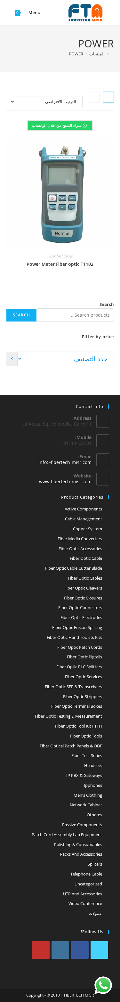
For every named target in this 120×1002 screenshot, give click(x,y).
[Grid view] (108, 97)
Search (107, 304)
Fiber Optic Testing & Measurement (68, 716)
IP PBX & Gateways (84, 775)
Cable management (83, 519)
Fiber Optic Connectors (80, 607)
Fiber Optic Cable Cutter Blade (73, 568)
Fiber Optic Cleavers (83, 588)
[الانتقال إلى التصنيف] (12, 359)
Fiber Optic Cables (85, 578)
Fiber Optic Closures (83, 598)
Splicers (95, 864)
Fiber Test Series (60, 256)
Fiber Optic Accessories (80, 548)
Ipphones (93, 785)
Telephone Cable (86, 874)
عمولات (95, 913)
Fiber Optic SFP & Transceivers (73, 686)
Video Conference (85, 903)
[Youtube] (41, 950)
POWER (76, 54)
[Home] (112, 54)
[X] (99, 950)
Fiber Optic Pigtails (84, 657)
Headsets (93, 765)
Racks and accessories (81, 854)
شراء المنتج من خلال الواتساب (57, 125)
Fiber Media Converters (80, 539)
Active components (83, 509)
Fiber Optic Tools (86, 736)
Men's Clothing (88, 795)
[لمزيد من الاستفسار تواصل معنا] (103, 985)
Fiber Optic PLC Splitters (79, 667)
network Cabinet (86, 805)
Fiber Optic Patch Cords (79, 647)
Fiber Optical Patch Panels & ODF (71, 746)
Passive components (82, 824)
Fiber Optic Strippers (82, 696)
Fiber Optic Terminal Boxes (76, 706)
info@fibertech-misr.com (65, 462)
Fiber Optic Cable (86, 558)
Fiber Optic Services (83, 677)
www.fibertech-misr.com (65, 481)
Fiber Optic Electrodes (81, 617)
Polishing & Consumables (78, 844)
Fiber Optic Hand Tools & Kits (74, 637)
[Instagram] (60, 950)
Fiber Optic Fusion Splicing (77, 627)
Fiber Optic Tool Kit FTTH (78, 726)
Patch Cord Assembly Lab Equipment (67, 834)
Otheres (94, 815)
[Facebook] (80, 950)
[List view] (94, 97)
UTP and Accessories (82, 894)
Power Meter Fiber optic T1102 (60, 264)
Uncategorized (88, 884)
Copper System (87, 529)
